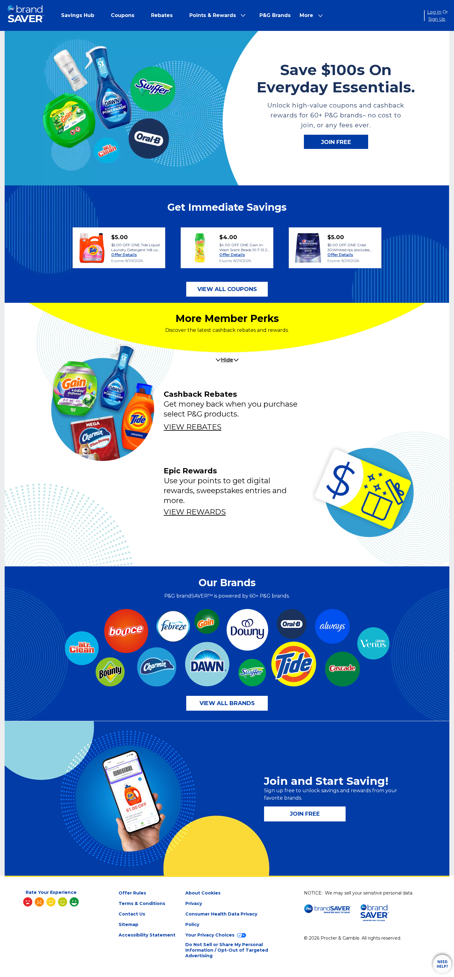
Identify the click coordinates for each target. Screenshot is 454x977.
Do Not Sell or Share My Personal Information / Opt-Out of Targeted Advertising (226, 950)
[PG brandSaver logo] (26, 15)
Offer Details (124, 254)
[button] (77, 15)
